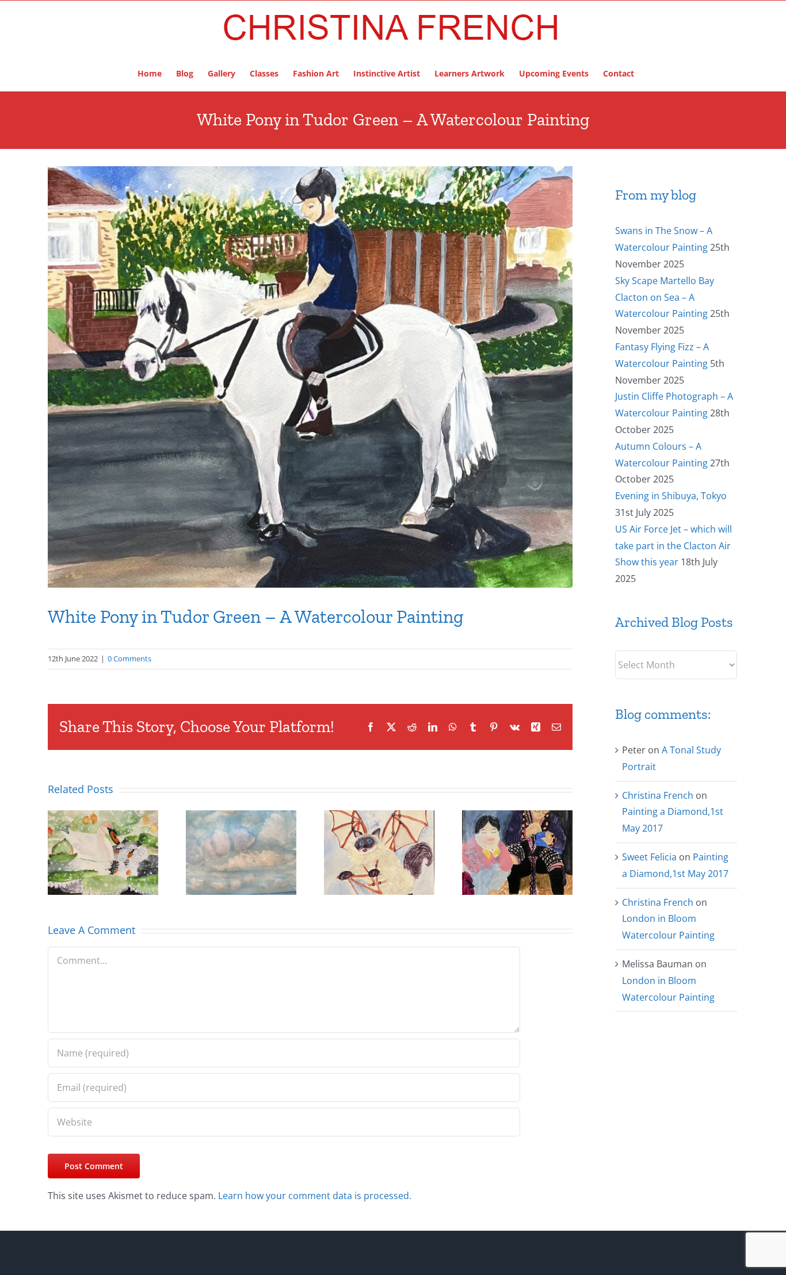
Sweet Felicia (649, 857)
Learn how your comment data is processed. (314, 1195)
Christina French (657, 795)
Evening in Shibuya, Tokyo (671, 495)
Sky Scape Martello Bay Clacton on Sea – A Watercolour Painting (664, 297)
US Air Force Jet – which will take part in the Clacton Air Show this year (673, 546)
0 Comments (129, 658)
